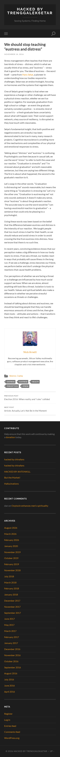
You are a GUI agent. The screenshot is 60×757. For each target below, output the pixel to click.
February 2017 (11, 637)
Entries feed (10, 725)
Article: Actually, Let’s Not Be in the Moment (25, 409)
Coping (20, 376)
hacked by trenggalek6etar (30, 11)
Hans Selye (27, 74)
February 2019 (11, 564)
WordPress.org (11, 738)
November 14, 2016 (14, 54)
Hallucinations (11, 483)
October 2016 (11, 661)
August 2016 (10, 673)
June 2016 (9, 685)
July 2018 (9, 576)
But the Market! (12, 477)
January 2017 (11, 643)
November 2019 (12, 552)
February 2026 (11, 540)
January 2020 (11, 546)
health (35, 382)
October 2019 (11, 558)
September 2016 (12, 667)
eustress (23, 382)
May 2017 (9, 624)
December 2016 (12, 649)
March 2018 (10, 582)
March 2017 (10, 631)
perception (12, 386)
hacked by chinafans (14, 459)
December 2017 (12, 600)
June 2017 (9, 618)
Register (8, 713)
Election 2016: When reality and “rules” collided (27, 397)
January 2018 (11, 594)
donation (10, 437)
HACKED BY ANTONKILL (17, 471)
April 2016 (9, 691)
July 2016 (9, 679)
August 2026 (10, 527)
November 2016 (12, 655)
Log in (7, 719)
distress (11, 382)
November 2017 (12, 606)
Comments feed (12, 731)
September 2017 (12, 612)
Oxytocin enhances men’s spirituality (30, 505)
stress (25, 386)
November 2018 (12, 570)
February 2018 (11, 588)
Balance (12, 376)
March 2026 (10, 533)
